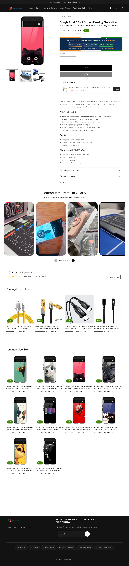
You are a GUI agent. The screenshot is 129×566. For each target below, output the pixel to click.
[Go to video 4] (65, 260)
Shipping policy (85, 547)
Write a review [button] (113, 277)
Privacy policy (49, 547)
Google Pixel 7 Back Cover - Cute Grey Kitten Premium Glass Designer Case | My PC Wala (49, 388)
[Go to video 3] (63, 260)
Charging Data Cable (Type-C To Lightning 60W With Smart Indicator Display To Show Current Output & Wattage (106, 327)
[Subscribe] (87, 534)
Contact (35, 547)
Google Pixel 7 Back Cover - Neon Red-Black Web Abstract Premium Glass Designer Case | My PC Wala (79, 429)
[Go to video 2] (61, 260)
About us (22, 547)
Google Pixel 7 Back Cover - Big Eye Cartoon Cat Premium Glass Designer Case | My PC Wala (19, 470)
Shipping (72, 34)
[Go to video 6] (69, 260)
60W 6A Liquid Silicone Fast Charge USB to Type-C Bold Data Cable (18, 327)
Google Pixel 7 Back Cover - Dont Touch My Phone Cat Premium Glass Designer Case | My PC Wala (20, 429)
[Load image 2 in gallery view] (25, 75)
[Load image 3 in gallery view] (39, 75)
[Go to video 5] (67, 260)
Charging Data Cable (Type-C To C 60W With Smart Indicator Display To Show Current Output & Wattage (79, 327)
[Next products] (120, 82)
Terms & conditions (105, 547)
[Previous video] (55, 260)
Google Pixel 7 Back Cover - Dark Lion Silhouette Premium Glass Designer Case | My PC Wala (48, 470)
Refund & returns (67, 547)
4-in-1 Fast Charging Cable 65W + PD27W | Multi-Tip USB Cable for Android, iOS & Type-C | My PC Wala (90, 88)
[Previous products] (115, 82)
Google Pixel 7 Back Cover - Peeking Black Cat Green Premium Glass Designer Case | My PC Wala (19, 388)
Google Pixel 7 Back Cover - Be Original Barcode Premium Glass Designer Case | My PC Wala (49, 429)
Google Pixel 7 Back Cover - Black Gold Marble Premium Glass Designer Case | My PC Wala (108, 388)
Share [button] (64, 182)
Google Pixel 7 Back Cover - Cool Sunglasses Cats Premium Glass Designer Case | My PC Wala (106, 429)
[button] (39, 8)
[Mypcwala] (14, 520)
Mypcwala (67, 559)
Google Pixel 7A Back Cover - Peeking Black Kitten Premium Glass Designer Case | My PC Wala (78, 388)
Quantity (63, 54)
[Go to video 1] (60, 260)
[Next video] (73, 260)
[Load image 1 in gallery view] (12, 75)
